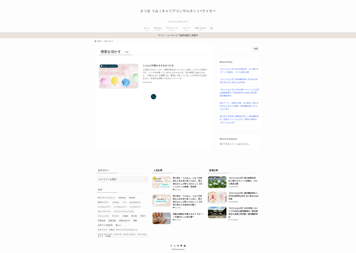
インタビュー (135, 207)
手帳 (135, 221)
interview (122, 198)
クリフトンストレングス (124, 211)
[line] (181, 246)
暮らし (118, 225)
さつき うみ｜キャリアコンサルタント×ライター (178, 11)
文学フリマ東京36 (105, 225)
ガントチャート (104, 211)
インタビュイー (120, 207)
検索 (256, 48)
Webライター (103, 202)
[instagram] (178, 246)
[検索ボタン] (211, 28)
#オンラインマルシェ (106, 198)
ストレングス (103, 216)
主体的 (125, 216)
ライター (115, 216)
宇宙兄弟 (101, 221)
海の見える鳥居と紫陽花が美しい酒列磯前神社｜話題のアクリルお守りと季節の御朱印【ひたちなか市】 (239, 119)
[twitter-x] (174, 246)
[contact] (184, 246)
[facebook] (171, 246)
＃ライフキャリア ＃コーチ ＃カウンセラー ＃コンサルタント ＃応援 (122, 235)
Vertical (132, 198)
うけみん (115, 202)
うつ (124, 202)
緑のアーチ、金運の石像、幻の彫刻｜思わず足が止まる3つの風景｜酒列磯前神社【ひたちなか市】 (239, 106)
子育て (143, 216)
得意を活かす (124, 221)
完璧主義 (112, 221)
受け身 (134, 216)
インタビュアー (104, 207)
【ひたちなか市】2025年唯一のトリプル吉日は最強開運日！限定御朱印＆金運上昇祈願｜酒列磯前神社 (239, 92)
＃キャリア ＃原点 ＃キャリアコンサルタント (118, 230)
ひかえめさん (135, 202)
